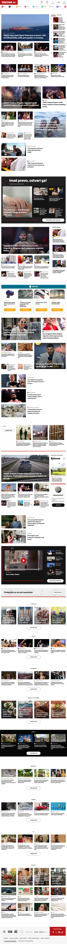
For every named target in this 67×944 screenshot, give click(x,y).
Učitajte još (33, 627)
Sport (12, 6)
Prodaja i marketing (14, 938)
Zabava (60, 6)
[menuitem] (58, 2)
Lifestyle (28, 6)
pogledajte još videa (55, 580)
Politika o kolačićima (45, 938)
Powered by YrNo (62, 466)
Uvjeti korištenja (23, 938)
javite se (58, 505)
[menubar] (58, 2)
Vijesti (5, 6)
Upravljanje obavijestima (11, 941)
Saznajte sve (8, 430)
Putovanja (36, 6)
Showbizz (20, 6)
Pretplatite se (58, 592)
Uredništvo (5, 938)
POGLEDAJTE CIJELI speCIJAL (53, 220)
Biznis (53, 6)
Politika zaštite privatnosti (33, 938)
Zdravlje (45, 6)
